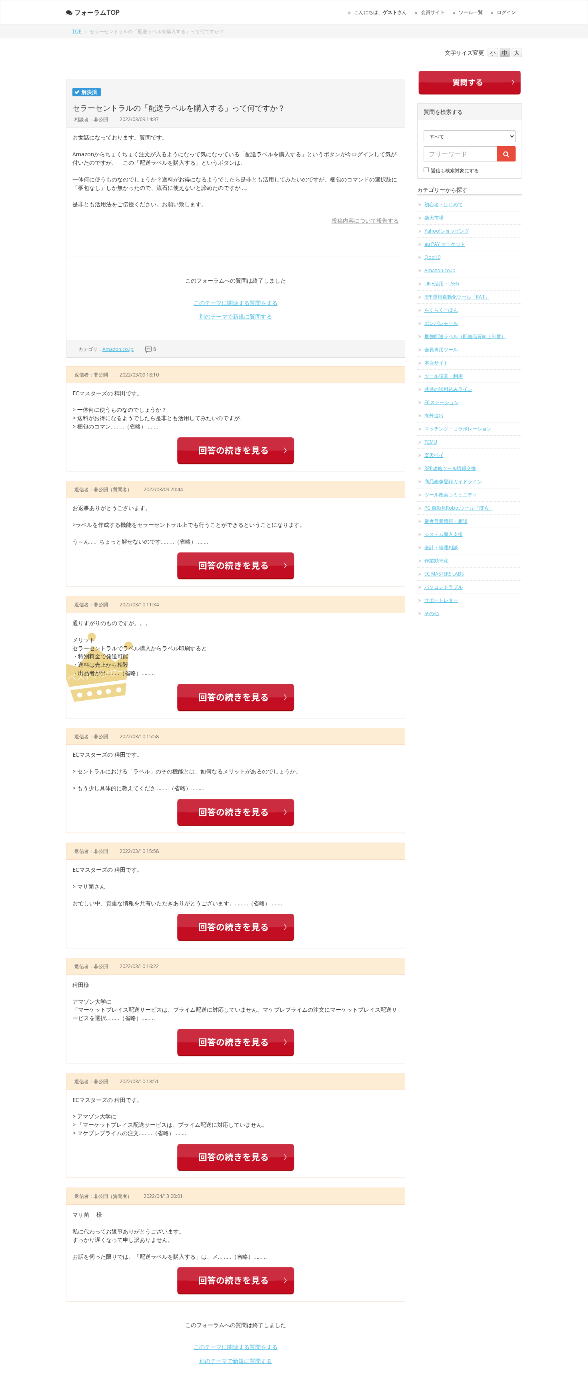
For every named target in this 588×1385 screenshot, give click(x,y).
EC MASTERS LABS (444, 573)
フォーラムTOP (97, 12)
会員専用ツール (441, 349)
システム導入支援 (443, 534)
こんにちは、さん (380, 12)
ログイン (506, 12)
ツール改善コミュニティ (450, 494)
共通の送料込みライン (448, 389)
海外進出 (434, 415)
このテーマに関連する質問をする (236, 303)
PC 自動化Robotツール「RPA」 (458, 507)
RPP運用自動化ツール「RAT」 (457, 296)
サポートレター (441, 600)
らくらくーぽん (441, 310)
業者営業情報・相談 (446, 521)
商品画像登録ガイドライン (453, 481)
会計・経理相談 (441, 547)
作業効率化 (436, 560)
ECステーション (441, 402)
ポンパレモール (441, 323)
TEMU (430, 441)
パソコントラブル (443, 587)
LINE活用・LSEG (441, 283)
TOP (77, 31)
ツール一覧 (471, 12)
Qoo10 (432, 257)
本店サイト (436, 362)
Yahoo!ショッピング (446, 230)
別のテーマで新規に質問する (235, 316)
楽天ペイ (434, 455)
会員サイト (433, 12)
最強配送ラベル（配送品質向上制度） (465, 336)
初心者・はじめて (443, 204)
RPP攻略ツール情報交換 (450, 468)
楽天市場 (434, 217)
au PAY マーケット (444, 244)
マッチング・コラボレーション (458, 428)
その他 (431, 613)
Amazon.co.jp (118, 349)
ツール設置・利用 (443, 376)
